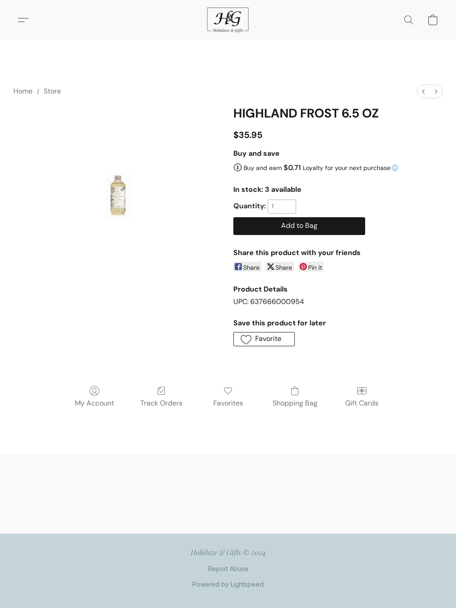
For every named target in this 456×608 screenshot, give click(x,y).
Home (23, 91)
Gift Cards (362, 403)
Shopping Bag (295, 403)
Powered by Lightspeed (228, 584)
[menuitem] (423, 91)
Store (52, 91)
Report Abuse (228, 568)
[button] (228, 20)
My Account (94, 403)
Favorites (228, 403)
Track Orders (161, 403)
